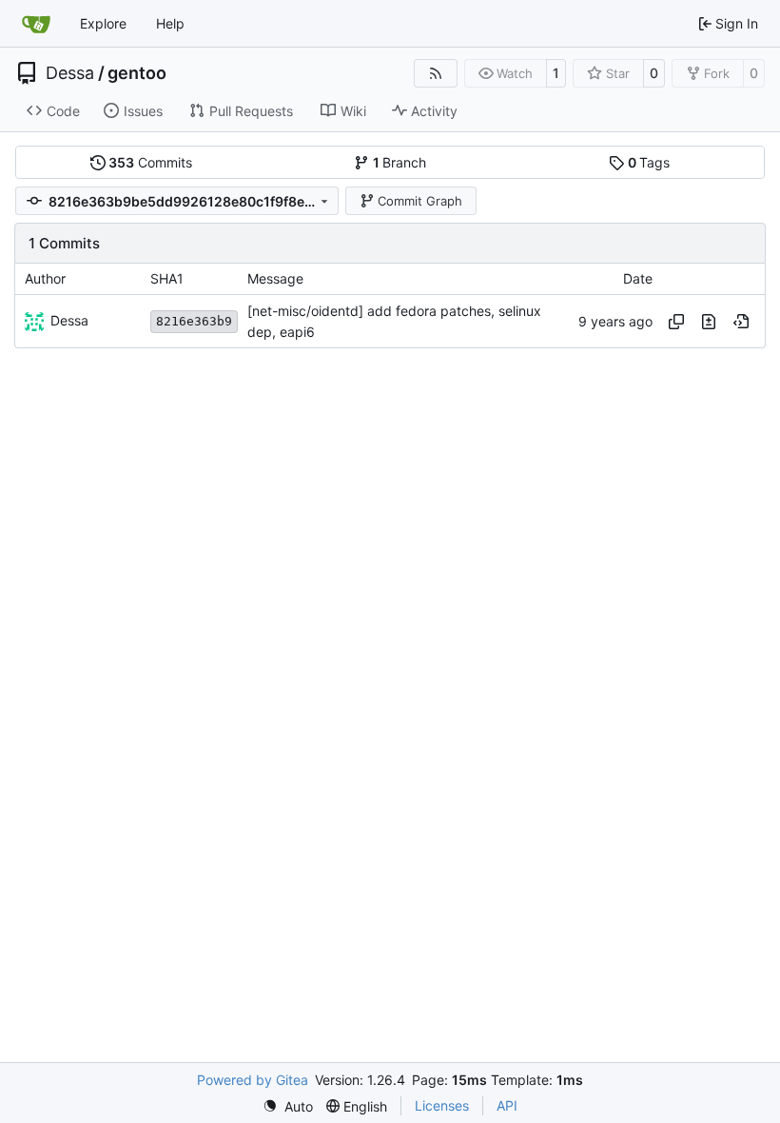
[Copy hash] (676, 321)
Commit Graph (420, 200)
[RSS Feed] (436, 73)
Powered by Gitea (252, 1080)
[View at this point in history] (741, 321)
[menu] (288, 1106)
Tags (649, 162)
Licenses (442, 1105)
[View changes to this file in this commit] (708, 321)
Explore (103, 23)
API (507, 1105)
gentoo (136, 73)
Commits (150, 162)
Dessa (70, 73)
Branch (400, 162)
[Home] (36, 24)
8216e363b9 (194, 321)
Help (170, 23)
